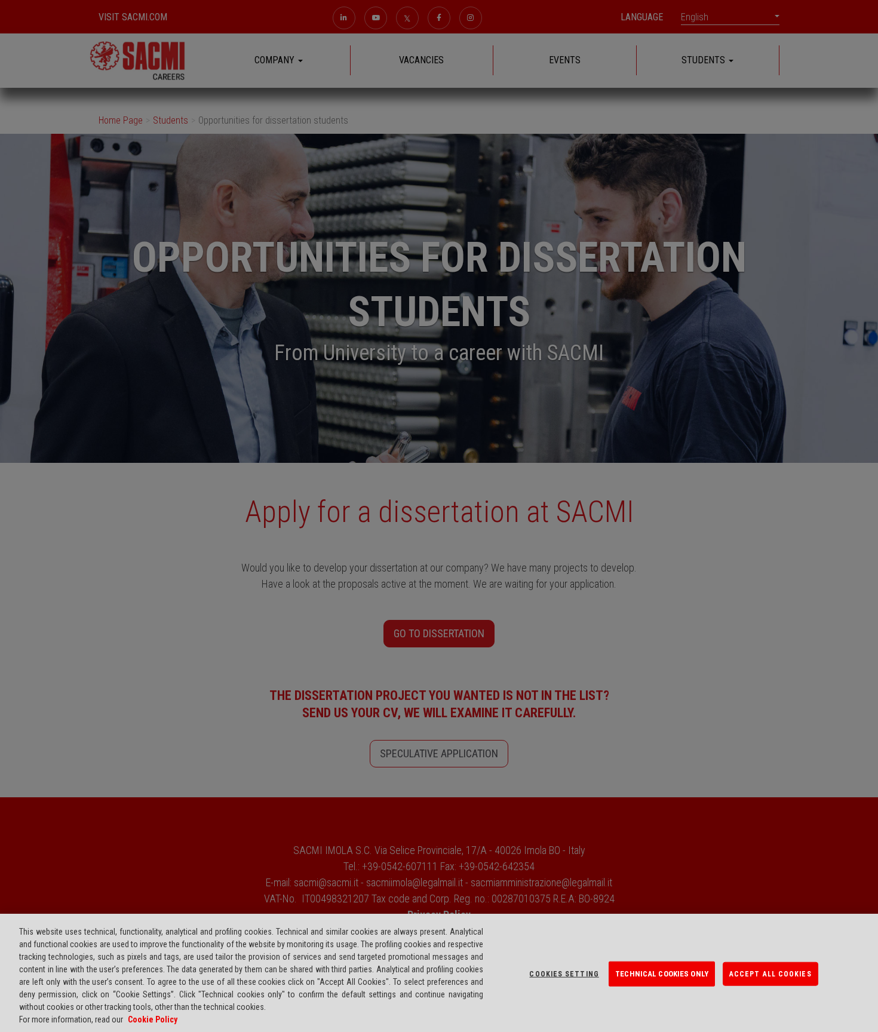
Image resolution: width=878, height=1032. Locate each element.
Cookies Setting (563, 974)
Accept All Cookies (770, 974)
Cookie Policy (152, 1019)
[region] (439, 973)
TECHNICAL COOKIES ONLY (661, 973)
